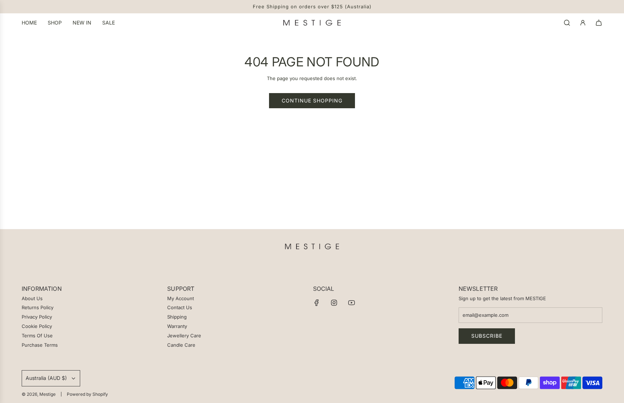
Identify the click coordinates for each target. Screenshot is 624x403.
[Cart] (599, 23)
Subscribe (486, 336)
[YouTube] (351, 303)
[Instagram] (334, 303)
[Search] (567, 23)
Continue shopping (312, 100)
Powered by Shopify (87, 394)
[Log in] (583, 23)
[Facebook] (317, 303)
